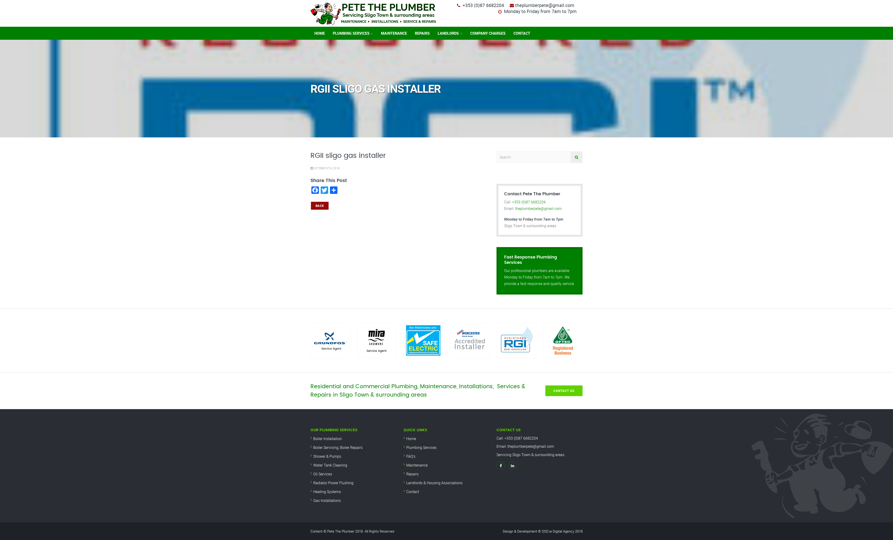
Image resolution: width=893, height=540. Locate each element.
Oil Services (322, 474)
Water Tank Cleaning (330, 465)
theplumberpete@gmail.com (538, 208)
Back (320, 206)
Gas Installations (327, 500)
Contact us (563, 391)
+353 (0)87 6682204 (483, 5)
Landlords (448, 33)
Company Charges (488, 33)
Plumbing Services (351, 33)
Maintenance (394, 33)
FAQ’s (410, 456)
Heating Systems (327, 491)
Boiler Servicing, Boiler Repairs (338, 447)
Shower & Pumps (327, 456)
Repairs (422, 33)
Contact (521, 33)
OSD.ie (547, 531)
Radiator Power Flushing (333, 482)
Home (319, 33)
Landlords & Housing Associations (434, 482)
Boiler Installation (327, 438)
